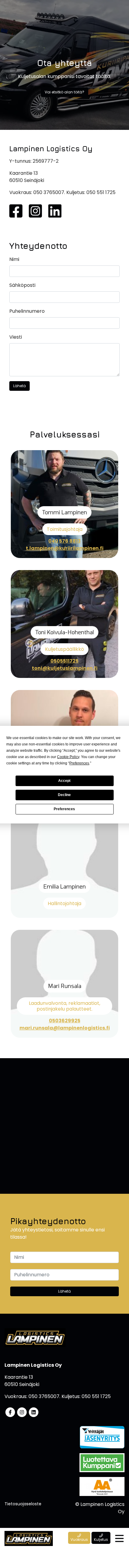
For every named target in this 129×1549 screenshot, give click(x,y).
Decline (64, 795)
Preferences (64, 809)
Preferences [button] (79, 763)
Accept (64, 781)
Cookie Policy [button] (68, 757)
